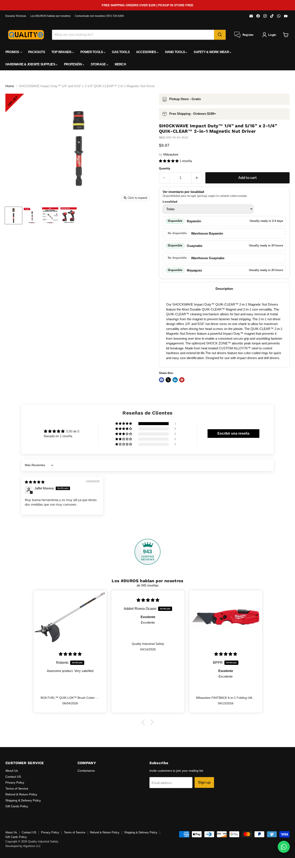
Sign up (204, 782)
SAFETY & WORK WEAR (212, 52)
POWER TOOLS (92, 52)
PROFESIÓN (73, 64)
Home (9, 86)
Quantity (164, 168)
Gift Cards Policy (16, 806)
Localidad (170, 201)
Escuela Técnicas (15, 15)
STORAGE (98, 64)
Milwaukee (170, 154)
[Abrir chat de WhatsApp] (284, 847)
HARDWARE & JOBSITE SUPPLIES (30, 64)
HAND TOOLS (175, 52)
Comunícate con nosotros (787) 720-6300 (99, 15)
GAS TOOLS (121, 52)
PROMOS (12, 52)
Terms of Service (16, 788)
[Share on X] (168, 379)
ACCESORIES (146, 52)
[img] (34, 482)
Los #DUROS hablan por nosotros (50, 15)
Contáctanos (86, 770)
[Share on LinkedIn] (175, 379)
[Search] (220, 35)
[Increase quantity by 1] (197, 177)
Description (224, 288)
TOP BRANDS (61, 52)
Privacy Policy (14, 782)
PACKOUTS (36, 52)
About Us (11, 770)
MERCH (120, 64)
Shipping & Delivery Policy (23, 800)
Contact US (13, 776)
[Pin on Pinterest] (181, 379)
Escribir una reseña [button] (233, 433)
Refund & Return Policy (21, 794)
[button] (169, 161)
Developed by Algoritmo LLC (23, 846)
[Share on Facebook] (161, 379)
